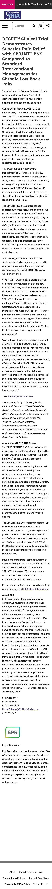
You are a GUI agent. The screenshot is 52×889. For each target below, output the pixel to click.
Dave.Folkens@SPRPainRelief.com (20, 709)
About (13, 872)
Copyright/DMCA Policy (17, 884)
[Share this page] (48, 25)
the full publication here (20, 396)
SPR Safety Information (35, 589)
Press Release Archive (30, 872)
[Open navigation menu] (5, 25)
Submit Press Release (14, 878)
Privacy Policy (40, 884)
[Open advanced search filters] (40, 25)
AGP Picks (7, 4)
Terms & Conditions (39, 878)
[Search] (33, 25)
